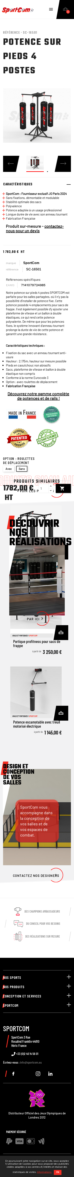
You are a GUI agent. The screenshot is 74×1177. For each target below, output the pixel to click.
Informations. (44, 1172)
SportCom (31, 263)
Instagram (38, 1074)
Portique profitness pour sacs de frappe (36, 643)
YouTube (26, 1074)
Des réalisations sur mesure (42, 936)
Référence (12, 269)
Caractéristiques (18, 184)
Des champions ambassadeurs (42, 911)
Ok (57, 1172)
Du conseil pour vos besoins (43, 923)
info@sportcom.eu (31, 1062)
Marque (11, 263)
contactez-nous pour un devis (35, 228)
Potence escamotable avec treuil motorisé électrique (36, 723)
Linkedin (50, 1074)
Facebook (13, 1074)
